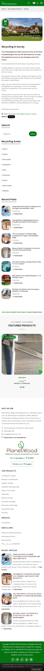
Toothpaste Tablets (9, 476)
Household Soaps (8, 509)
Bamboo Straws (7, 498)
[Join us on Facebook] (13, 659)
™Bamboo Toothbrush (22, 382)
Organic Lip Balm (8, 483)
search (32, 134)
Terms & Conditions (11, 652)
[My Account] (37, 3)
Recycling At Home (15, 9)
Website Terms (16, 655)
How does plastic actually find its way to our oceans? (26, 263)
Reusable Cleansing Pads (10, 487)
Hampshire (6, 165)
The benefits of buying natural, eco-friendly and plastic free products (25, 221)
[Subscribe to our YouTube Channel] (26, 659)
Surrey (26, 9)
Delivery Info (23, 652)
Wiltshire (6, 191)
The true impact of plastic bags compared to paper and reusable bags (25, 235)
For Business (6, 523)
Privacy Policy (28, 655)
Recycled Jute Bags (8, 502)
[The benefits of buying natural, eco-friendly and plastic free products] (7, 579)
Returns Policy (34, 652)
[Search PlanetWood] (29, 3)
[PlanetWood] (9, 3)
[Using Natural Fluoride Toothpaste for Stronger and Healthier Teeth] (7, 559)
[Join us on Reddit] (31, 659)
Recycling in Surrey (23, 114)
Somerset (6, 175)
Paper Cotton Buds (8, 491)
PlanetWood (23, 644)
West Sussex (7, 186)
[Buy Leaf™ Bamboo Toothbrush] (22, 354)
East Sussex (7, 159)
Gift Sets (5, 513)
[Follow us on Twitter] (17, 659)
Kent (4, 170)
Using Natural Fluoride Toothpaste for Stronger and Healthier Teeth (26, 207)
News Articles (6, 540)
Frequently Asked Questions (11, 533)
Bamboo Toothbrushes (10, 479)
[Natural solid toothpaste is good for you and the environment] (7, 618)
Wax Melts (5, 494)
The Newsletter (11, 544)
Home (4, 9)
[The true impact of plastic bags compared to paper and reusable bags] (7, 599)
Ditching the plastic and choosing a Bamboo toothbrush (25, 290)
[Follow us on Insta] (22, 659)
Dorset (5, 154)
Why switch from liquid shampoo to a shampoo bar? (26, 276)
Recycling (12, 114)
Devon (5, 149)
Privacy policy (29, 667)
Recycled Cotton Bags (9, 505)
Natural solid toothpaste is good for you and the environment (26, 249)
